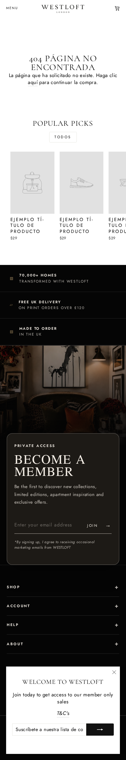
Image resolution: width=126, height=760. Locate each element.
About (15, 644)
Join (99, 525)
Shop (13, 587)
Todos (63, 137)
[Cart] (117, 8)
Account (18, 606)
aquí (33, 82)
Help (13, 625)
